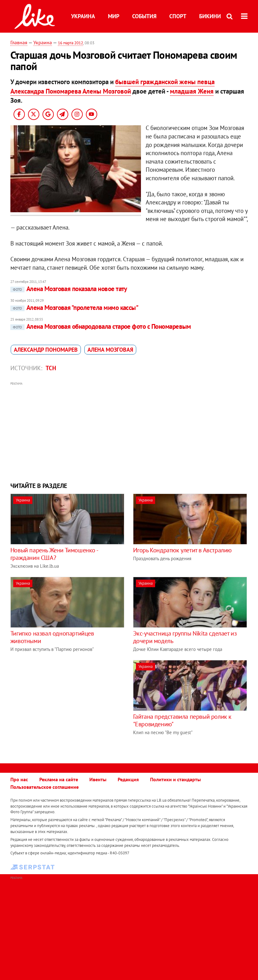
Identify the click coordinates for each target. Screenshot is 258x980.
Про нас (19, 779)
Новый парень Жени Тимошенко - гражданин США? (54, 554)
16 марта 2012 (70, 43)
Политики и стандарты (175, 779)
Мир (113, 16)
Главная (18, 42)
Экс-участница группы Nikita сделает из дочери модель (185, 637)
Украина (83, 16)
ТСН (51, 368)
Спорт (177, 16)
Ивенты (97, 779)
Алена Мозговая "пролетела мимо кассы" (75, 307)
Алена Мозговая (110, 349)
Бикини (210, 16)
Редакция (128, 779)
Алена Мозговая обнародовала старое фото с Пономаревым (102, 326)
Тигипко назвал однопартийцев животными (52, 637)
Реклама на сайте (58, 779)
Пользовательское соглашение (44, 787)
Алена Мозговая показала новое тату (70, 288)
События (144, 16)
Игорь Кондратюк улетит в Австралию (182, 550)
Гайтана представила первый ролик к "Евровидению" (182, 720)
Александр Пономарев (46, 349)
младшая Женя (192, 91)
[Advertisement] (129, 431)
